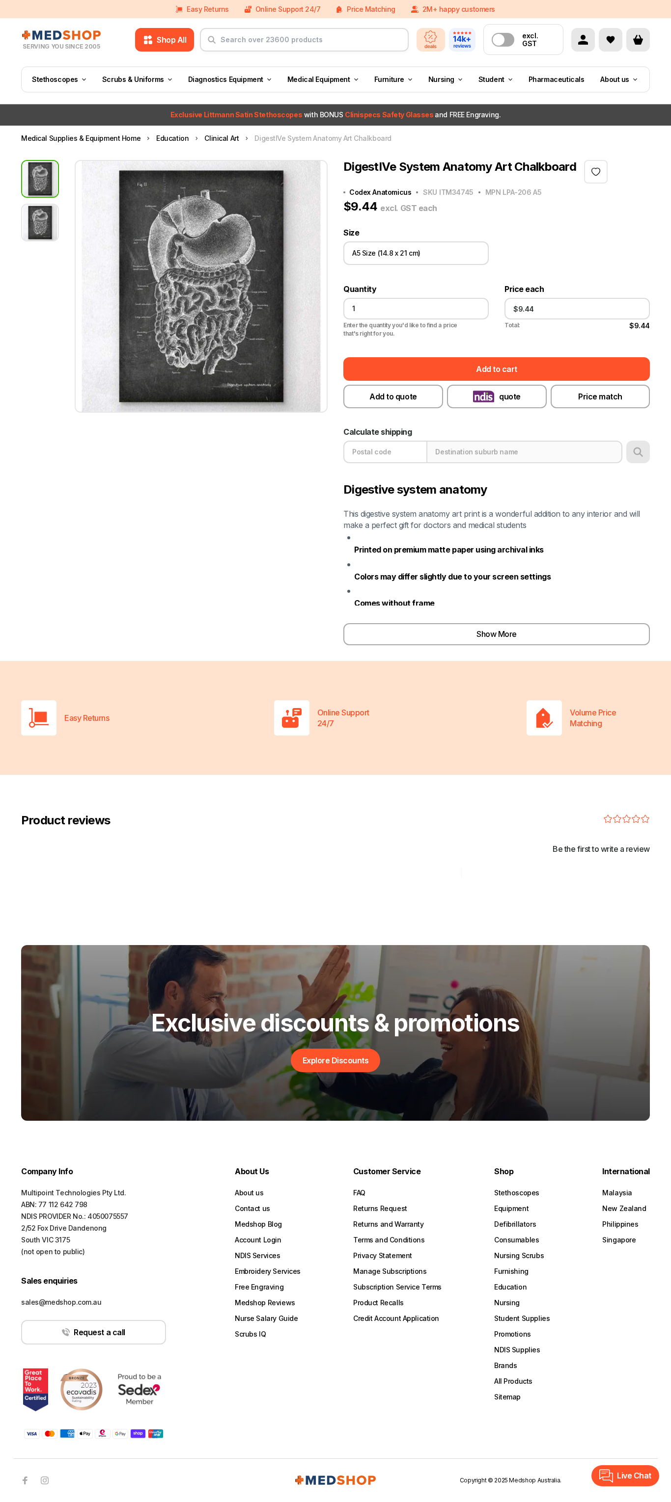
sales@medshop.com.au (61, 1302)
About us (614, 79)
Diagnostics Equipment (225, 79)
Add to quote (393, 396)
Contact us (252, 1208)
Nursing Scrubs (519, 1255)
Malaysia (617, 1192)
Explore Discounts (336, 1060)
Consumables (516, 1240)
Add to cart (496, 369)
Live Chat (634, 1475)
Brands (505, 1365)
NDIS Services (257, 1255)
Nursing (441, 79)
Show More (496, 634)
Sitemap (507, 1397)
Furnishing (511, 1271)
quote (510, 396)
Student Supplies (522, 1318)
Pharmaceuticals (557, 79)
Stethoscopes (55, 79)
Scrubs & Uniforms (133, 79)
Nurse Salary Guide (266, 1318)
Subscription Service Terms (397, 1287)
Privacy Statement (382, 1255)
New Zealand (624, 1208)
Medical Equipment (318, 79)
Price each (524, 289)
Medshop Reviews (265, 1302)
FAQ (359, 1192)
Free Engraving (259, 1287)
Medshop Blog (258, 1224)
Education (510, 1287)
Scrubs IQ (250, 1334)
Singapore (619, 1240)
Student (491, 79)
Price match (600, 396)
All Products (513, 1381)
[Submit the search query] (212, 44)
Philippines (620, 1224)
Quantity (359, 289)
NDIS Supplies (517, 1349)
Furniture (389, 79)
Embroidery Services (268, 1271)
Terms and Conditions (389, 1240)
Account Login (258, 1240)
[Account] (583, 40)
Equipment (511, 1208)
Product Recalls (378, 1302)
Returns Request (380, 1208)
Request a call (99, 1332)
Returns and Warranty (388, 1224)
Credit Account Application (396, 1318)
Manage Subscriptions (390, 1271)
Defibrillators (515, 1224)
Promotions (512, 1334)
